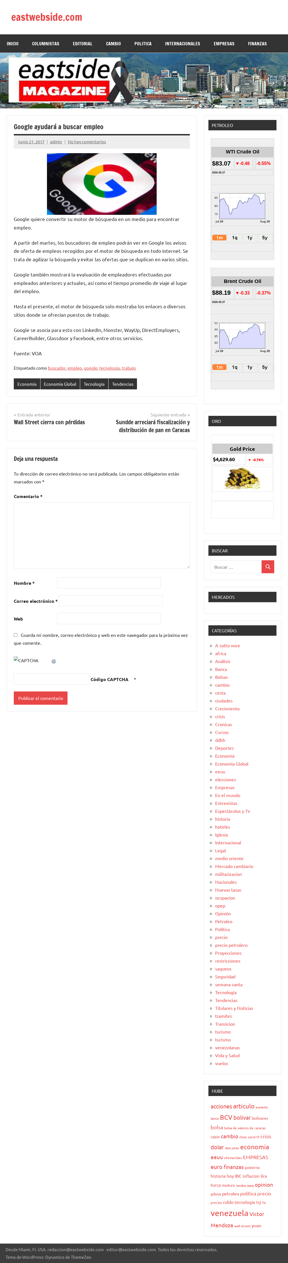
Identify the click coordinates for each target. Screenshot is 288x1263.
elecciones (225, 779)
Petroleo (223, 921)
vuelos (221, 1063)
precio (221, 937)
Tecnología (94, 384)
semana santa (228, 984)
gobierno (252, 1167)
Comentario (28, 496)
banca (215, 1118)
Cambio (113, 44)
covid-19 (253, 1137)
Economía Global (60, 384)
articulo (244, 1106)
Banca (221, 669)
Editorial (83, 44)
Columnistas (45, 44)
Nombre (24, 583)
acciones (221, 1106)
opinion (264, 1184)
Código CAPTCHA (110, 679)
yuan (256, 1225)
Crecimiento (227, 708)
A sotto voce (227, 645)
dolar (217, 1146)
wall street (242, 1226)
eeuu (220, 771)
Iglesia (221, 834)
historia (222, 819)
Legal (220, 850)
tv (264, 1202)
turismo (223, 1031)
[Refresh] (54, 660)
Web (18, 619)
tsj (258, 1202)
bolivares (260, 1118)
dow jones (232, 1148)
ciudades (224, 700)
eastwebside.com (46, 17)
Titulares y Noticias (234, 1008)
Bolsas (221, 677)
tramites (223, 1016)
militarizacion (228, 874)
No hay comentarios (87, 141)
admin (56, 141)
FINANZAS (257, 44)
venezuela (229, 1213)
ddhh (220, 740)
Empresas (225, 787)
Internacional (228, 842)
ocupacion (225, 897)
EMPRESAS (224, 44)
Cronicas (223, 724)
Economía (27, 384)
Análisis (222, 661)
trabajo (129, 368)
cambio (222, 685)
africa (220, 653)
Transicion (225, 1024)
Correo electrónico (36, 601)
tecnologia (109, 368)
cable (215, 1136)
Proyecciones (228, 953)
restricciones (227, 960)
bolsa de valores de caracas (245, 1128)
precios (216, 1202)
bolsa (217, 1127)
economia (254, 1146)
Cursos (222, 732)
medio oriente (229, 858)
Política (222, 929)
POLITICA (143, 44)
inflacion (251, 1176)
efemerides (233, 1157)
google (90, 368)
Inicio (13, 44)
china (243, 1137)
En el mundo (227, 795)
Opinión (223, 913)
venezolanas (227, 1047)
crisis (220, 716)
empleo (75, 368)
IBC (238, 1176)
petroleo (230, 1193)
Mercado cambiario (234, 866)
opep (220, 905)
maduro (228, 1185)
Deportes (224, 748)
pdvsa (216, 1193)
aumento (262, 1107)
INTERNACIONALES (182, 44)
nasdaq (241, 1185)
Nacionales (226, 882)
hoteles (222, 826)
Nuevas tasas (228, 889)
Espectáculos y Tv (232, 811)
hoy (230, 1176)
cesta (220, 692)
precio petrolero (231, 945)
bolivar (242, 1117)
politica (248, 1193)
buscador (57, 368)
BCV (226, 1117)
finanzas (234, 1166)
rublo (228, 1202)
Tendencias (123, 384)
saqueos (223, 968)
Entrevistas (226, 803)
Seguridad (225, 976)
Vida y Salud (227, 1055)
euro (216, 1166)
